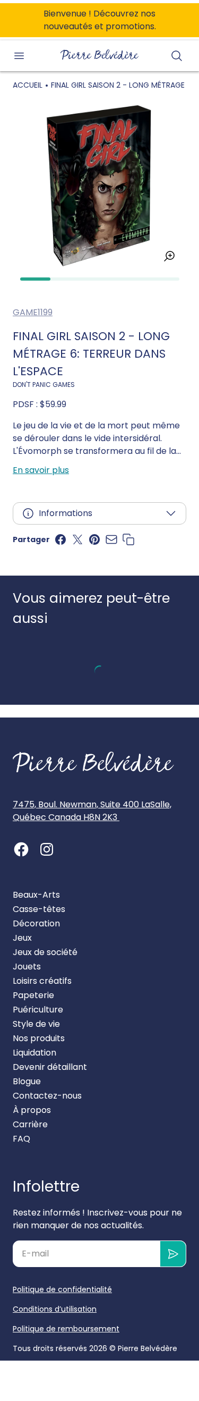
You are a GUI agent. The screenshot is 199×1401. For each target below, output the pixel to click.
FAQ (21, 1139)
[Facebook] (21, 849)
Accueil (27, 85)
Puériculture (38, 1009)
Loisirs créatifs (42, 981)
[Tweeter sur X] (77, 539)
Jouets (27, 966)
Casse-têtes (39, 909)
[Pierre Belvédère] (100, 55)
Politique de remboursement (66, 1328)
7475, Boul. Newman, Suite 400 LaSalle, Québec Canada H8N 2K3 (92, 810)
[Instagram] (46, 849)
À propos (32, 1110)
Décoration (36, 923)
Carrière (30, 1124)
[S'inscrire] (173, 1253)
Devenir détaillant (50, 1067)
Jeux (22, 938)
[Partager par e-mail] (111, 539)
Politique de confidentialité (62, 1289)
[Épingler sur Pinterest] (94, 539)
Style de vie (36, 1024)
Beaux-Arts (36, 895)
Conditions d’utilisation (55, 1309)
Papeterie (33, 995)
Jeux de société (45, 952)
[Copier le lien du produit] (128, 539)
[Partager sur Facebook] (60, 539)
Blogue (27, 1081)
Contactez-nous (47, 1096)
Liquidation (34, 1053)
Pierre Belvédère (147, 1348)
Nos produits (39, 1038)
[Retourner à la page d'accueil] (93, 762)
